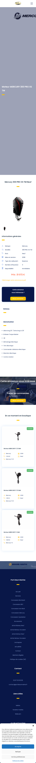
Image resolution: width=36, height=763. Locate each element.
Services (18, 596)
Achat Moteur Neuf (18, 634)
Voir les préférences (18, 757)
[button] (33, 726)
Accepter (18, 746)
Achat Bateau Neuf (18, 625)
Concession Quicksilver (18, 617)
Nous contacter (18, 299)
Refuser (18, 752)
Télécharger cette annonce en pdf (14, 280)
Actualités (18, 647)
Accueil (18, 592)
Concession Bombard (18, 600)
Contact (18, 651)
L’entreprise (18, 642)
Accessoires (18, 621)
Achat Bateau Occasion (18, 630)
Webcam (18, 714)
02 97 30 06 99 (18, 680)
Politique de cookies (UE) (18, 659)
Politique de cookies (18, 760)
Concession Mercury (18, 613)
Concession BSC (18, 604)
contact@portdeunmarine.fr (18, 684)
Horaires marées (18, 710)
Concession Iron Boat (18, 609)
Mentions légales (18, 655)
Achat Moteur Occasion (18, 638)
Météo (18, 705)
